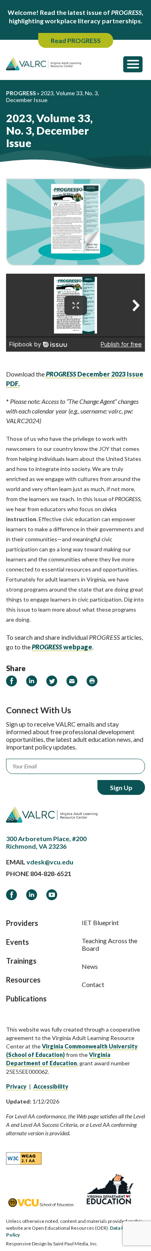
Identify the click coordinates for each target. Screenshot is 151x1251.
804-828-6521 (50, 873)
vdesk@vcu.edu (50, 862)
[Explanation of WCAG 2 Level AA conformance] (23, 1157)
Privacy (16, 1086)
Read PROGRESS (76, 40)
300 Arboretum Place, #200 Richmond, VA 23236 (46, 842)
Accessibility (50, 1086)
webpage (62, 647)
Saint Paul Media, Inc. (75, 1244)
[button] (133, 64)
